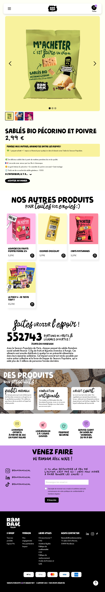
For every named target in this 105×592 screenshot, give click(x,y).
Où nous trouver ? (45, 538)
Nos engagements (27, 539)
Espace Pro (11, 543)
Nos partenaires (28, 543)
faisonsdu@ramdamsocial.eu (71, 538)
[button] (10, 63)
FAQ (40, 540)
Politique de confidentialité (43, 547)
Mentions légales (44, 543)
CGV (40, 552)
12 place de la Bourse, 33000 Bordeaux (69, 542)
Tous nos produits (10, 539)
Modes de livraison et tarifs (46, 562)
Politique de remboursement (44, 556)
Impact (24, 546)
